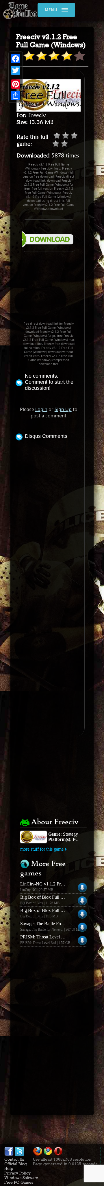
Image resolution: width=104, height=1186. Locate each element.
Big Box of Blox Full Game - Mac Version (59, 897)
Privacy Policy (17, 1173)
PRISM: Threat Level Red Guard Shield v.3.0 (62, 936)
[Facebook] (15, 58)
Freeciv (37, 115)
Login (41, 409)
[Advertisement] (48, 289)
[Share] (15, 95)
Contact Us (14, 1159)
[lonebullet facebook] (9, 1154)
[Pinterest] (15, 84)
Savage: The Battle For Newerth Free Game (60, 923)
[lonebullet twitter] (19, 1154)
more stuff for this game (42, 849)
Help (8, 1168)
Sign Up (63, 409)
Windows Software (21, 1177)
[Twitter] (15, 70)
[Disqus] (48, 515)
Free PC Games (18, 1182)
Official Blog (15, 1164)
